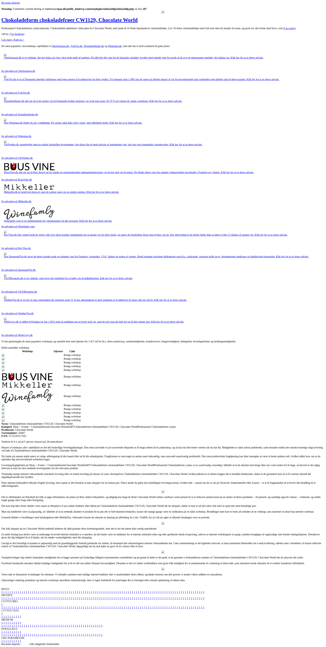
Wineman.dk (115, 46)
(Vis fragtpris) (17, 34)
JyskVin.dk (76, 46)
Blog (24, 644)
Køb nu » (19, 39)
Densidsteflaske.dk (94, 46)
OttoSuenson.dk (60, 46)
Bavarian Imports (10, 2)
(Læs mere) (289, 28)
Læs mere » (7, 39)
